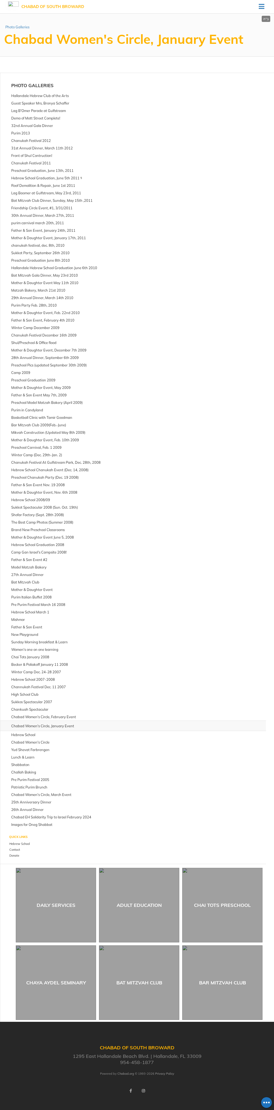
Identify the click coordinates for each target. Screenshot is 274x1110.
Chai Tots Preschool (222, 905)
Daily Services (56, 905)
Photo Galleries (17, 27)
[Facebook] (130, 1091)
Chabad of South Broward (52, 6)
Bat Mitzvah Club (139, 983)
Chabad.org (125, 1074)
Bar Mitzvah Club (222, 983)
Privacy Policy (164, 1074)
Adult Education (139, 905)
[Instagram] (143, 1091)
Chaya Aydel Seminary (56, 983)
